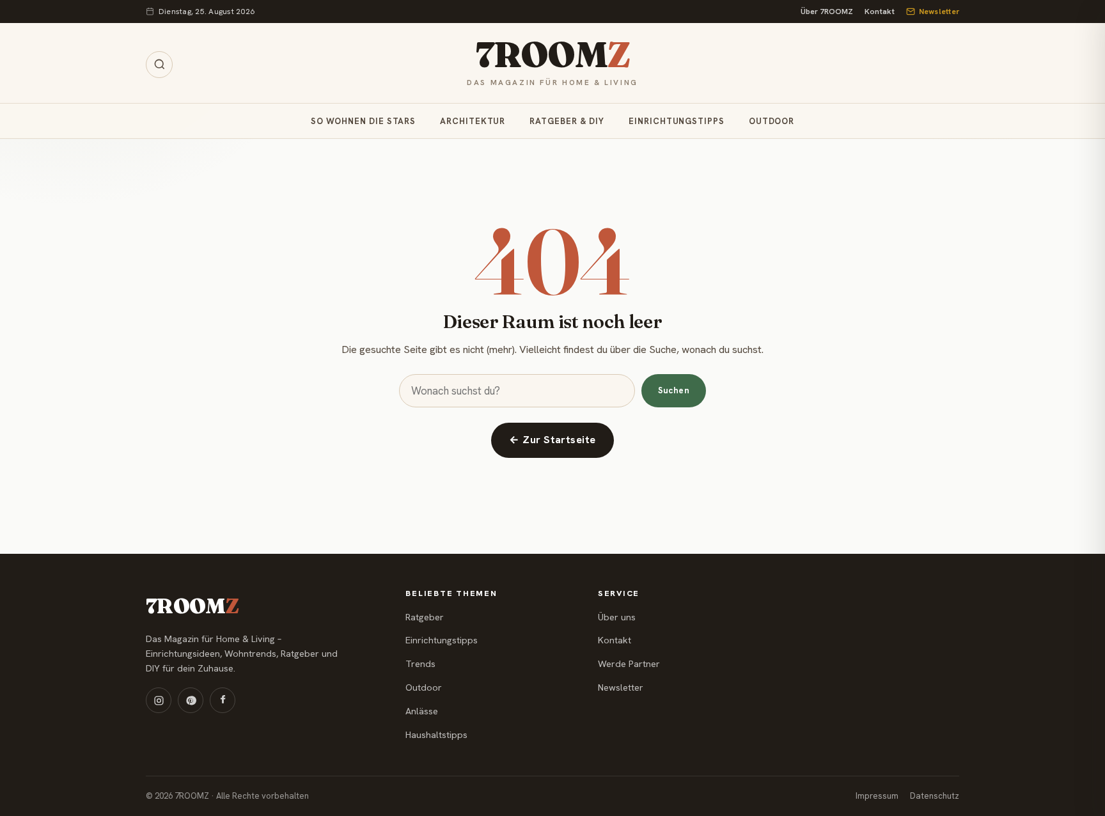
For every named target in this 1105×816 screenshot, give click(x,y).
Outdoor (771, 121)
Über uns (617, 617)
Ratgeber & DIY (566, 121)
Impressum (877, 795)
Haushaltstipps (436, 735)
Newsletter (939, 11)
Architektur (472, 121)
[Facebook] (222, 700)
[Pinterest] (190, 700)
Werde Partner (629, 664)
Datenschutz (934, 795)
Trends (420, 664)
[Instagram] (158, 700)
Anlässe (421, 711)
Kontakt (880, 11)
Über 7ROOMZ (827, 11)
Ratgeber (424, 617)
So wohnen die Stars (363, 121)
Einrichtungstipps (677, 121)
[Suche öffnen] (159, 64)
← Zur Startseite (552, 439)
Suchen (673, 390)
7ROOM (552, 55)
